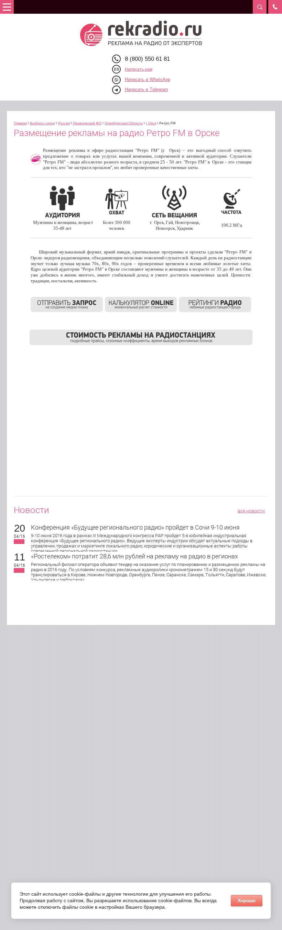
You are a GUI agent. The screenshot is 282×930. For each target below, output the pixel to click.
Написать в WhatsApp (147, 79)
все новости (251, 510)
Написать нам (138, 69)
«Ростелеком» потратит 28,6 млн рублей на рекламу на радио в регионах (134, 556)
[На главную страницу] (141, 33)
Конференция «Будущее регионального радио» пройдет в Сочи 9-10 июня (135, 527)
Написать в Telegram (146, 89)
